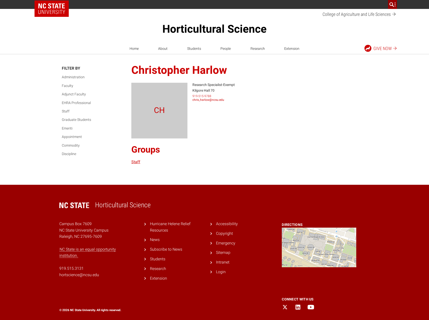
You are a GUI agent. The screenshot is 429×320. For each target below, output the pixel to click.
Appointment (72, 137)
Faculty (67, 86)
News (155, 239)
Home (134, 49)
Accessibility (227, 223)
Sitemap (223, 252)
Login (221, 271)
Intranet (222, 262)
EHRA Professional (76, 103)
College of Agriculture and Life (357, 14)
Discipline (69, 154)
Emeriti (67, 128)
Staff (66, 111)
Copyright (224, 233)
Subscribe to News (166, 249)
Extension (291, 49)
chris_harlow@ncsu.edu (208, 100)
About (163, 49)
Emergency (225, 243)
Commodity (71, 145)
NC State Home (52, 8)
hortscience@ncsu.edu (79, 274)
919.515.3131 (71, 268)
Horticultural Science (214, 29)
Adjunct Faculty (74, 94)
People (225, 49)
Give (382, 48)
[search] (392, 4)
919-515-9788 (201, 96)
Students (194, 49)
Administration (73, 77)
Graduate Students (76, 120)
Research (257, 49)
